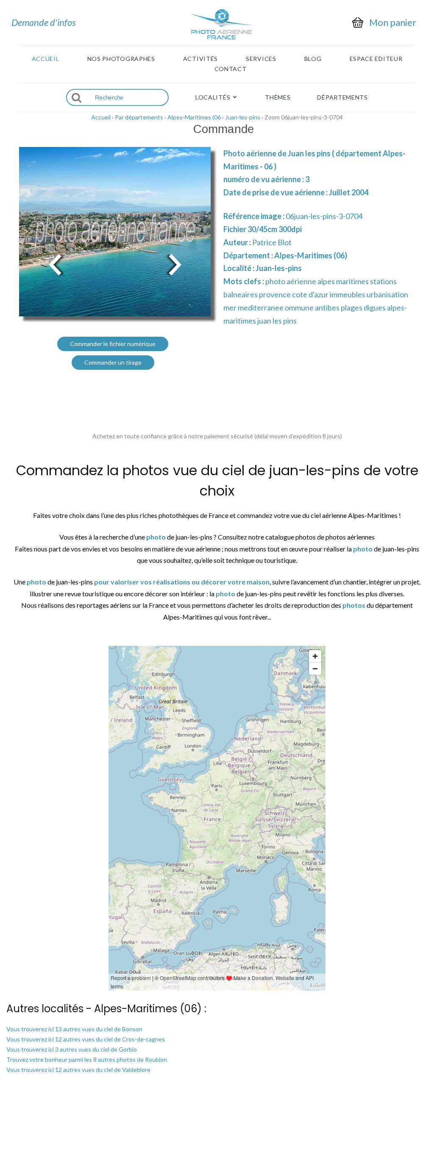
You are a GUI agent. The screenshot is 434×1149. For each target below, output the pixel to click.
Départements (342, 97)
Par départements (139, 117)
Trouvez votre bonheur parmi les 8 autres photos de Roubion (86, 1059)
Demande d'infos (43, 22)
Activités (200, 58)
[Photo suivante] (174, 263)
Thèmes (277, 97)
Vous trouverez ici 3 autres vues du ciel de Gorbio (71, 1049)
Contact (230, 69)
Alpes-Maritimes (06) (310, 255)
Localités (212, 97)
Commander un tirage (113, 362)
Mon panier (392, 22)
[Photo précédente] (55, 263)
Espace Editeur (376, 58)
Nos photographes (121, 58)
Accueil (45, 58)
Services (261, 58)
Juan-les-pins (242, 117)
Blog (313, 58)
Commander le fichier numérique (113, 343)
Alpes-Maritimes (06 (194, 117)
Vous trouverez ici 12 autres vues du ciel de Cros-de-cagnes (85, 1039)
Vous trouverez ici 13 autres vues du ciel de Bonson (74, 1029)
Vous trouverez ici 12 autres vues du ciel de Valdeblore (78, 1069)
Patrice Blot (272, 242)
